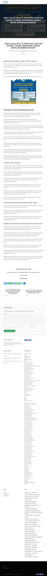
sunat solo (35, 553)
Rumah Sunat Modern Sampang (29, 440)
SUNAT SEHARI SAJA (38, 551)
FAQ (4, 566)
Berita (25, 361)
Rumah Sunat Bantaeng (28, 424)
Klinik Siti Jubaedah (27, 384)
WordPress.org (6, 495)
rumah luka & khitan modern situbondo (30, 419)
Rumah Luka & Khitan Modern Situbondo (33, 526)
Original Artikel (26, 395)
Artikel (25, 354)
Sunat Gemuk (26, 468)
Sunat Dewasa (26, 467)
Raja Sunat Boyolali (27, 406)
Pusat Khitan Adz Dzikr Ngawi (29, 404)
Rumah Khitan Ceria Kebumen (30, 522)
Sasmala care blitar (27, 461)
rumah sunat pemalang (28, 445)
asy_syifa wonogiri (27, 356)
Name (5, 325)
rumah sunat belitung (27, 426)
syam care (26, 479)
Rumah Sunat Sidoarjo (29, 542)
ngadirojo (25, 393)
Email (18, 325)
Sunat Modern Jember (28, 472)
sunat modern (34, 547)
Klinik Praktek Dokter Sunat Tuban (32, 510)
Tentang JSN (6, 568)
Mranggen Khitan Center (28, 389)
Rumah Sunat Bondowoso (28, 430)
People (25, 398)
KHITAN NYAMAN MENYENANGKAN (31, 501)
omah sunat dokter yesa (28, 394)
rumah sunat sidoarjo (27, 452)
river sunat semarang (27, 408)
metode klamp (37, 515)
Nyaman (26, 517)
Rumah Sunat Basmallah (28, 425)
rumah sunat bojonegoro (28, 429)
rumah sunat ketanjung (28, 436)
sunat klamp (27, 547)
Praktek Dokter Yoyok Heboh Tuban (30, 403)
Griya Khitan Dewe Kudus (28, 364)
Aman (26, 492)
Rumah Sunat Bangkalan (30, 529)
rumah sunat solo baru (28, 455)
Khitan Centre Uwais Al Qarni (29, 378)
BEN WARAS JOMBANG (28, 359)
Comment (5, 314)
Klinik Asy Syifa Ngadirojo (30, 503)
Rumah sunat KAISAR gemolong (31, 535)
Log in (5, 492)
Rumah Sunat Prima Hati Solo (29, 446)
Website (32, 325)
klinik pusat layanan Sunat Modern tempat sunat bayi (33, 513)
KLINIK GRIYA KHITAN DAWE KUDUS (31, 508)
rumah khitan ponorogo (28, 414)
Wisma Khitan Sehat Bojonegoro (29, 482)
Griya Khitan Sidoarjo (27, 367)
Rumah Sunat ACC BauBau (28, 420)
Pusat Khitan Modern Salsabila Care (32, 520)
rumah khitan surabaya (28, 416)
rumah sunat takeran (27, 457)
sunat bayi (35, 544)
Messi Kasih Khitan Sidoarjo (29, 388)
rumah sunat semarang (29, 538)
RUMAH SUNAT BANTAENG (29, 531)
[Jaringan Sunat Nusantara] (5, 2)
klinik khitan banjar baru (28, 382)
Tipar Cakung (26, 481)
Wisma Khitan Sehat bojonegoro (31, 556)
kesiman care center (27, 374)
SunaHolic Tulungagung (28, 463)
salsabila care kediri (27, 460)
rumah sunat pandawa (28, 442)
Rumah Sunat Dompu (27, 431)
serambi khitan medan (28, 462)
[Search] (40, 2)
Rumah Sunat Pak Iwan (28, 441)
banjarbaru (26, 358)
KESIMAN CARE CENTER (29, 496)
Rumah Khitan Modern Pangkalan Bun (30, 413)
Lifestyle (25, 387)
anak (29, 492)
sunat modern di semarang (30, 549)
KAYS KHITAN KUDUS (28, 372)
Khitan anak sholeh (27, 375)
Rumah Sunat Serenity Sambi (29, 451)
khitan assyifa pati (27, 377)
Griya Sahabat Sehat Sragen (29, 368)
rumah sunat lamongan (28, 437)
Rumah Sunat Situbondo (28, 453)
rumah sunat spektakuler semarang (30, 456)
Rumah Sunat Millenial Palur (29, 439)
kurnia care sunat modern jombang (30, 385)
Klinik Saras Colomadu (28, 383)
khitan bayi (37, 496)
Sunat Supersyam (27, 476)
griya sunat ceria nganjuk (28, 369)
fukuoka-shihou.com (27, 363)
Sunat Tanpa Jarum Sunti (28, 478)
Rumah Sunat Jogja (27, 434)
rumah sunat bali (27, 421)
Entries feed (6, 493)
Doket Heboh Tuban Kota (28, 362)
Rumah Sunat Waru (27, 458)
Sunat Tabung (26, 477)
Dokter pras (34, 492)
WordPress (26, 483)
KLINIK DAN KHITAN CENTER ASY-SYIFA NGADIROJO (32, 506)
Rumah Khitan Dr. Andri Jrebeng (29, 410)
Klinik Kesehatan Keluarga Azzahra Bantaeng (32, 380)
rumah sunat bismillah (28, 427)
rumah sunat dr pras (27, 432)
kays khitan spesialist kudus (29, 373)
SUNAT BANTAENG (28, 544)
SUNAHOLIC (37, 542)
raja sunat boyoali (27, 405)
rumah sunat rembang (28, 447)
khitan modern (28, 499)
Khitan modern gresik (27, 379)
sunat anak (26, 465)
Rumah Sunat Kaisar (27, 435)
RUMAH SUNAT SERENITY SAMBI (30, 540)
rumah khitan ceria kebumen (29, 409)
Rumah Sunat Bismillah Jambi (31, 533)
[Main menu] (42, 2)
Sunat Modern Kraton (28, 473)
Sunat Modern (26, 471)
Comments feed (6, 494)
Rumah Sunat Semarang (28, 450)
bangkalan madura (27, 357)
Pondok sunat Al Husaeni (28, 400)
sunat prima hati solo (29, 551)
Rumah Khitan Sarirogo (28, 415)
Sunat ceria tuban (27, 466)
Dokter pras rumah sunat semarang (32, 494)
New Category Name (27, 390)
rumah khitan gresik (27, 411)
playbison (26, 399)
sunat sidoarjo (28, 553)
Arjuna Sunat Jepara (27, 353)
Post (25, 401)
